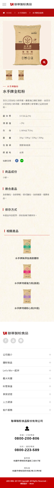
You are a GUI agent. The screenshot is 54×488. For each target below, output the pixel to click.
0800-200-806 (27, 438)
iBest (32, 484)
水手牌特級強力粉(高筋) (27, 283)
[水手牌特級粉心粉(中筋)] (27, 296)
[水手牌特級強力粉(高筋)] (27, 271)
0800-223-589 (27, 450)
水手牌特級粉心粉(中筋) (27, 308)
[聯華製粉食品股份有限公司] (15, 334)
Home (9, 13)
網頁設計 (23, 484)
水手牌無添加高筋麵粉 (27, 258)
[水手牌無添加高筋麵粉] (27, 246)
